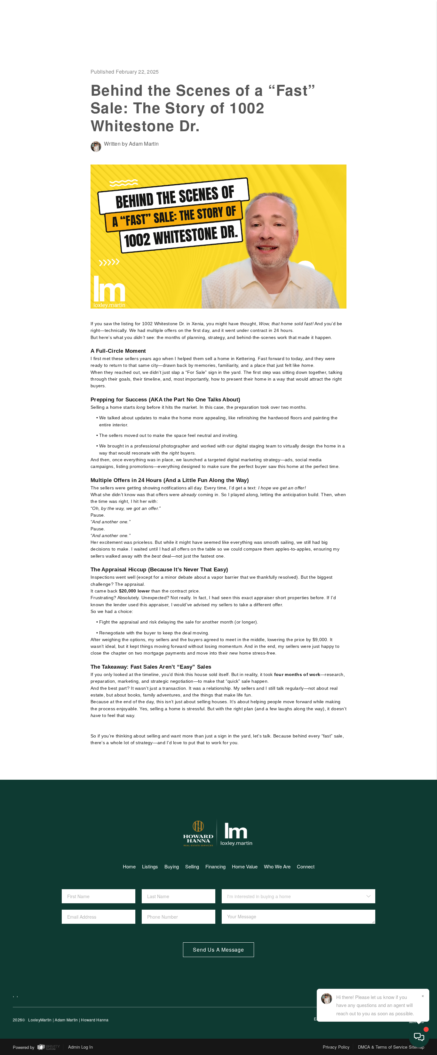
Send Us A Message (218, 949)
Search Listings (353, 71)
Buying (171, 866)
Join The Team (362, 312)
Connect (383, 252)
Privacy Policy (336, 1047)
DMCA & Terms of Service (382, 1047)
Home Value (372, 151)
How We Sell (383, 372)
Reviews (386, 232)
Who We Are (371, 212)
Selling (387, 111)
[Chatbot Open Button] (419, 1037)
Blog (398, 333)
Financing (378, 131)
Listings (150, 866)
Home (397, 51)
